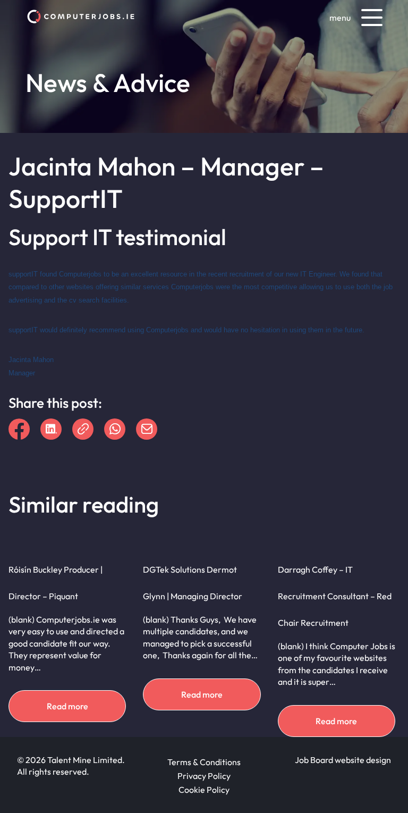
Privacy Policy (204, 775)
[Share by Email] (146, 429)
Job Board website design (343, 760)
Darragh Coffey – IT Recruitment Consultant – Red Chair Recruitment (335, 596)
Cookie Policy (204, 789)
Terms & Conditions (204, 762)
